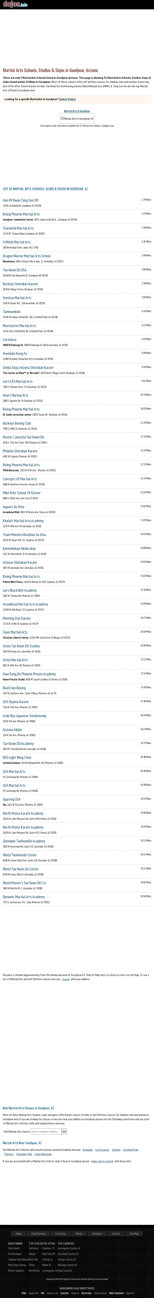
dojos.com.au (100, 1293)
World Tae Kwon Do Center (21, 869)
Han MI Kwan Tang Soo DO (20, 200)
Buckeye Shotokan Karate (20, 283)
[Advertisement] (77, 37)
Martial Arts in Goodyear (77, 111)
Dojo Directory (38, 1233)
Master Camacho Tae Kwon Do (23, 437)
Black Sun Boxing (14, 687)
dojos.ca (75, 1293)
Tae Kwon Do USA (14, 270)
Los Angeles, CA (50, 1270)
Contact (116, 1233)
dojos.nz (130, 1293)
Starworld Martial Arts (18, 228)
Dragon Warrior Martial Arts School (27, 255)
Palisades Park (24, 1154)
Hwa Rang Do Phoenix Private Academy (29, 673)
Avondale (87, 1150)
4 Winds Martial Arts (17, 242)
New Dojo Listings (17, 1265)
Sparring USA (11, 799)
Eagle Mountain (43, 1154)
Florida (32, 1254)
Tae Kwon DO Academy (18, 743)
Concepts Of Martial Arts (20, 478)
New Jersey (34, 1270)
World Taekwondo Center (20, 854)
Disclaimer (97, 1233)
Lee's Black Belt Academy (20, 590)
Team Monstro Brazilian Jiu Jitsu (24, 534)
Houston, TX (48, 1248)
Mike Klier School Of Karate (22, 492)
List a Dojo (60, 1233)
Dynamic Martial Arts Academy (24, 896)
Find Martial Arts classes (17, 1131)
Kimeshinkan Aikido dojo (19, 548)
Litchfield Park (130, 1150)
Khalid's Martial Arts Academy (23, 520)
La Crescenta (102, 1150)
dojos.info (33, 1293)
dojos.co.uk (52, 1293)
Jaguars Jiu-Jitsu (13, 506)
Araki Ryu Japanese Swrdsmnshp (24, 715)
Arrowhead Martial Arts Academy (25, 604)
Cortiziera (9, 339)
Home (19, 1233)
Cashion (116, 1150)
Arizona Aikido (12, 729)
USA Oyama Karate (16, 701)
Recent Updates (16, 1270)
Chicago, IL (47, 1259)
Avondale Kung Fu (15, 353)
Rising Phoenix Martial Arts (21, 214)
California (33, 1248)
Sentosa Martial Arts (17, 297)
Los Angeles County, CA (69, 1248)
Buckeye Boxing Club (17, 423)
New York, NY (48, 1254)
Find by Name (14, 1254)
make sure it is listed (102, 1161)
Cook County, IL (65, 1270)
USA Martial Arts (14, 771)
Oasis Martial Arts (15, 632)
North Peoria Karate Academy (23, 813)
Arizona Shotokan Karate (20, 562)
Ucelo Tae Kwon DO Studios (21, 646)
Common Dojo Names (18, 1259)
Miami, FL (46, 1265)
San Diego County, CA (68, 1254)
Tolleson (9, 1154)
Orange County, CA (67, 1259)
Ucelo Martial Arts (15, 659)
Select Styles (67, 99)
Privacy (79, 1233)
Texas (32, 1265)
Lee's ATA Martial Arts (17, 381)
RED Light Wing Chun (17, 757)
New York (33, 1259)
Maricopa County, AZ (67, 1265)
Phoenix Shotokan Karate (20, 450)
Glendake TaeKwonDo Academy (24, 841)
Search (65, 979)
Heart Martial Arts (15, 395)
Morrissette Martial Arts (19, 325)
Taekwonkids (11, 311)
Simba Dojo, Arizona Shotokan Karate (28, 367)
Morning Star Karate (17, 618)
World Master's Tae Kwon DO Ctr (24, 882)
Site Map (134, 1233)
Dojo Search (14, 1248)
